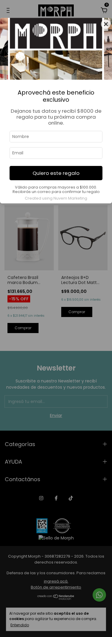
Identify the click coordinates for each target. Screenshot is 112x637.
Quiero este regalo (56, 173)
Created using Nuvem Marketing (56, 198)
